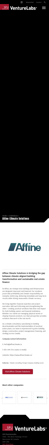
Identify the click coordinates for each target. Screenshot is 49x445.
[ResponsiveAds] (24, 397)
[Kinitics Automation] (40, 397)
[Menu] (44, 8)
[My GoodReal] (9, 397)
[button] (2, 398)
